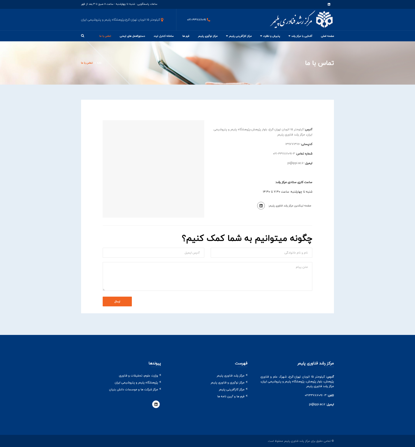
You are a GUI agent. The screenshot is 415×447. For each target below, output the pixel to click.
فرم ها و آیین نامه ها (230, 396)
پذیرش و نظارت (271, 36)
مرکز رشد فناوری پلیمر (230, 375)
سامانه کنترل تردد (164, 36)
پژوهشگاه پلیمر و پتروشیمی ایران (136, 382)
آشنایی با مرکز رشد (301, 36)
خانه (99, 63)
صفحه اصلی (327, 36)
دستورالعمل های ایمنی (132, 36)
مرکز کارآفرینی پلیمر (240, 36)
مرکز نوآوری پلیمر (208, 36)
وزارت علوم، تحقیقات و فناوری (138, 375)
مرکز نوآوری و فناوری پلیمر (227, 382)
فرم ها (185, 36)
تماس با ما (105, 36)
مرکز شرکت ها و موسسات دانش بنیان (133, 389)
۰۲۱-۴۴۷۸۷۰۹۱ (196, 19)
